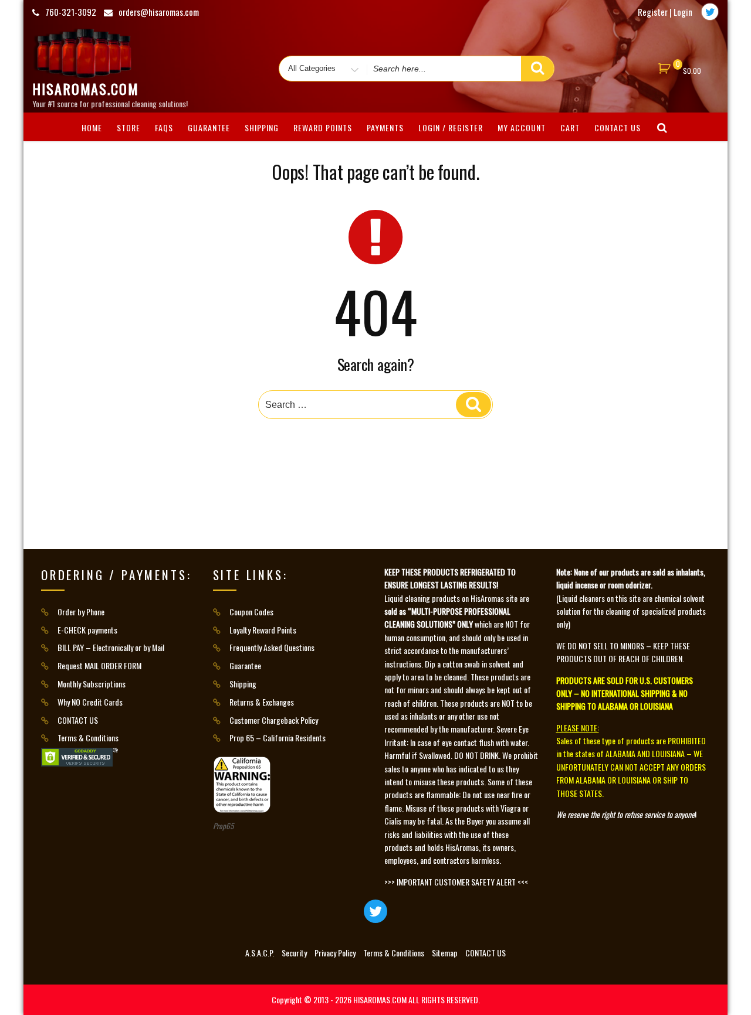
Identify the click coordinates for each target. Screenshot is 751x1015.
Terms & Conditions (88, 737)
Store (128, 127)
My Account (522, 127)
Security (294, 952)
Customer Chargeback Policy (273, 720)
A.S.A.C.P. (259, 952)
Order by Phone (80, 611)
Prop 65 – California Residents (277, 737)
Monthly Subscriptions (91, 683)
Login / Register (450, 127)
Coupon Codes (251, 611)
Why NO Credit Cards (90, 702)
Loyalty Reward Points (262, 630)
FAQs (164, 127)
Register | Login (665, 11)
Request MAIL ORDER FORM (99, 665)
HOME (92, 127)
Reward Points (322, 127)
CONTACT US (617, 127)
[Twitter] (710, 12)
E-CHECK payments (87, 630)
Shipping (262, 127)
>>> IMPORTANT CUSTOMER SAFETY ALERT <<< (456, 882)
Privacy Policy (335, 952)
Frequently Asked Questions (271, 647)
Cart (570, 127)
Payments (385, 127)
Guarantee (209, 127)
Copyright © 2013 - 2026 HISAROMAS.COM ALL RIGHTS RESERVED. (376, 999)
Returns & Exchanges (261, 702)
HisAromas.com (85, 88)
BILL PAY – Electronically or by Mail (110, 647)
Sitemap (445, 952)
